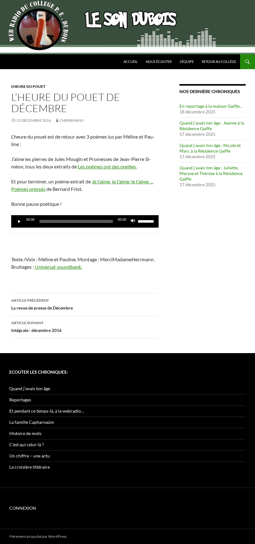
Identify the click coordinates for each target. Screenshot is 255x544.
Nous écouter (159, 61)
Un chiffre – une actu (29, 455)
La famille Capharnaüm (31, 422)
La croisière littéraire (29, 467)
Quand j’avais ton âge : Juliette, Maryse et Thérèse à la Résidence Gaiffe (211, 173)
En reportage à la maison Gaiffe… (211, 106)
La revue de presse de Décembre (42, 304)
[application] (85, 221)
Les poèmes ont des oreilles (107, 166)
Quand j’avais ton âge (29, 388)
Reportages (20, 399)
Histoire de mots (25, 433)
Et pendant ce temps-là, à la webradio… (46, 411)
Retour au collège (219, 61)
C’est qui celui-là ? (26, 444)
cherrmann (72, 120)
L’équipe (187, 61)
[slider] (146, 220)
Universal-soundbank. (58, 267)
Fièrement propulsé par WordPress (38, 536)
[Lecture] (19, 221)
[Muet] (133, 221)
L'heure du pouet (28, 86)
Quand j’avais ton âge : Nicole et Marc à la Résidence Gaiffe (210, 148)
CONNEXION (22, 508)
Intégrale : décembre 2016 (36, 326)
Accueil (130, 61)
